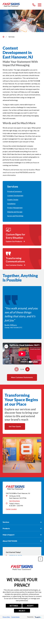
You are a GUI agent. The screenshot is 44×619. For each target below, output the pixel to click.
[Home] (11, 5)
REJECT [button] (22, 610)
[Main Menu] (39, 5)
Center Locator (11, 509)
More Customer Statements (22, 377)
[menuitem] (22, 191)
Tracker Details (15, 617)
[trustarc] (38, 617)
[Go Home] (3, 36)
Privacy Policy (6, 617)
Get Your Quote (15, 426)
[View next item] (27, 369)
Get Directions (14, 501)
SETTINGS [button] (14, 605)
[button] (40, 559)
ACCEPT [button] (30, 605)
